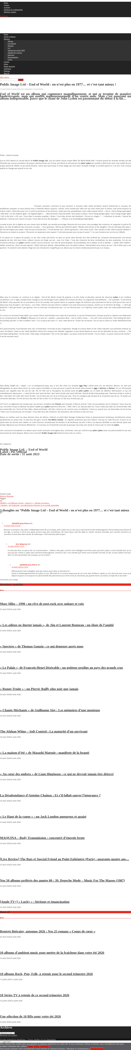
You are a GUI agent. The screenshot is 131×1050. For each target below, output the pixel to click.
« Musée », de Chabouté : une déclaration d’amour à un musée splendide (29, 505)
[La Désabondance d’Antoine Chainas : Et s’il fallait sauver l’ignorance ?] (6, 790)
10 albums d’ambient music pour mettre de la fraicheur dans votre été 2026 (52, 952)
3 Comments (38, 89)
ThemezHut (51, 1039)
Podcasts (7, 71)
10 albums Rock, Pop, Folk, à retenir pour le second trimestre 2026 (46, 974)
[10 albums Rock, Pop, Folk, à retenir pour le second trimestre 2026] (6, 968)
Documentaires (13, 57)
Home (6, 3)
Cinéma (6, 62)
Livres (10, 60)
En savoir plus (44, 1046)
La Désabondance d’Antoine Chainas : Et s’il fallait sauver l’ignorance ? (50, 795)
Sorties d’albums (10, 37)
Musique (7, 39)
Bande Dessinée (9, 66)
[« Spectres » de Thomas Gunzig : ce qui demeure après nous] (6, 641)
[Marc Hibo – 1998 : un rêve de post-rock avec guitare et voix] (6, 598)
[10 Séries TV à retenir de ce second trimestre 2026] (6, 990)
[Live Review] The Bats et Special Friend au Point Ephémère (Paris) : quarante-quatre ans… (64, 859)
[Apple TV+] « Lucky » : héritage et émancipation (34, 901)
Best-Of (6, 73)
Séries (6, 64)
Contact (6, 5)
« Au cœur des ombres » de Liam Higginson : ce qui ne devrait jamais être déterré (57, 774)
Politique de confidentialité (13, 10)
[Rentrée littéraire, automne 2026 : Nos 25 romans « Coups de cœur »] (6, 926)
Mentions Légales (10, 12)
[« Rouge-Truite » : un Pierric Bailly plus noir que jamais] (6, 683)
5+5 (9, 48)
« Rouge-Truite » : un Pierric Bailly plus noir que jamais (39, 689)
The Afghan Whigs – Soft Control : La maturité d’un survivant (43, 731)
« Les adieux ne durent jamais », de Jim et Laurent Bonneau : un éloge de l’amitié (57, 625)
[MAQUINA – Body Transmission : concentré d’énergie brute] (6, 832)
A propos (7, 7)
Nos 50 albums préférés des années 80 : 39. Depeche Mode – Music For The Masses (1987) (62, 880)
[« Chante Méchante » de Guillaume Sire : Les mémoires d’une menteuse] (6, 705)
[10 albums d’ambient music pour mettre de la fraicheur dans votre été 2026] (6, 947)
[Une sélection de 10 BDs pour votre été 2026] (6, 1011)
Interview (11, 55)
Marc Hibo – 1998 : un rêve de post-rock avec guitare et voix (42, 603)
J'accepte (30, 1046)
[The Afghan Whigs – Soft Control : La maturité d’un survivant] (6, 726)
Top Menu (4, 16)
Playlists (11, 46)
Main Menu (4, 77)
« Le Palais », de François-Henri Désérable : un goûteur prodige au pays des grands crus (61, 667)
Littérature (7, 69)
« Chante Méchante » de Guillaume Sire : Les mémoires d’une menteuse (50, 710)
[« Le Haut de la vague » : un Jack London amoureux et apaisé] (6, 811)
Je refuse (36, 1046)
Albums (10, 41)
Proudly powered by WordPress (13, 1039)
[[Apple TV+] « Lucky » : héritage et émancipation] (6, 896)
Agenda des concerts (15, 53)
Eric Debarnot (26, 89)
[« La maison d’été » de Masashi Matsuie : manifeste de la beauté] (6, 747)
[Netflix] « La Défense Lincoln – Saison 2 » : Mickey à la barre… (25, 503)
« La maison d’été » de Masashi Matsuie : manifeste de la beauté (44, 752)
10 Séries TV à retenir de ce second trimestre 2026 (34, 995)
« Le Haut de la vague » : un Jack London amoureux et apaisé (43, 816)
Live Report (12, 44)
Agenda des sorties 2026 (16, 50)
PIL (1, 501)
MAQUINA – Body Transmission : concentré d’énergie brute (42, 838)
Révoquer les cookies (8, 1035)
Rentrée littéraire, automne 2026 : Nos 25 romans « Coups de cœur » (47, 931)
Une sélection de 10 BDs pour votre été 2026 (30, 1016)
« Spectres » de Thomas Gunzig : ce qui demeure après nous (41, 646)
